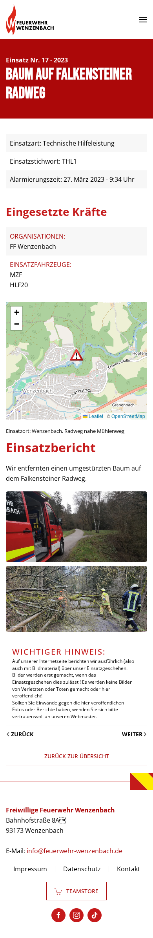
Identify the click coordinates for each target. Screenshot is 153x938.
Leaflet (95, 415)
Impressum (30, 869)
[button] (143, 19)
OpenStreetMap (128, 415)
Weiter (132, 734)
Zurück (22, 734)
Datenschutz (82, 869)
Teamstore (82, 891)
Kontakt (128, 869)
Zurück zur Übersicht (76, 756)
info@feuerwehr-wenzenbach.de (74, 851)
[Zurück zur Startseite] (30, 19)
